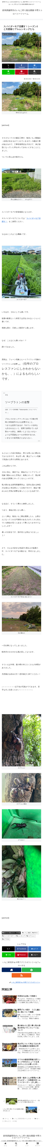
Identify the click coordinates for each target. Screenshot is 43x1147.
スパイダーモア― (9, 936)
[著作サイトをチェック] (11, 970)
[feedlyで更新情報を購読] (31, 970)
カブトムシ (31, 936)
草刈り (36, 933)
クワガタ (6, 939)
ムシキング (21, 936)
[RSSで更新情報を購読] (21, 975)
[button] (34, 72)
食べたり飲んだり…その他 (12, 933)
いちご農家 (27, 933)
